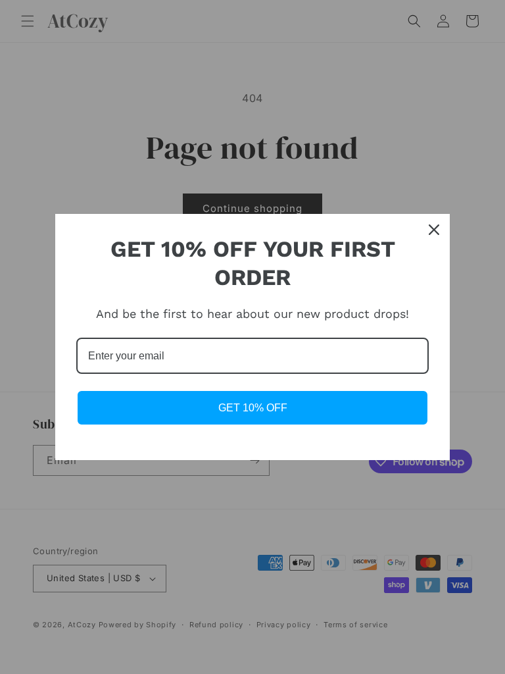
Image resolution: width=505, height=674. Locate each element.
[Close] (434, 230)
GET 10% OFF (252, 407)
